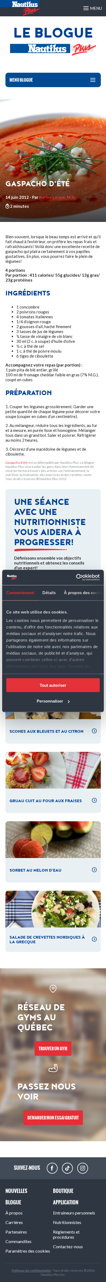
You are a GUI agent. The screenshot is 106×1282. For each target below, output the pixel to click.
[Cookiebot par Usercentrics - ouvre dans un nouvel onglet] (76, 577)
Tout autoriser (53, 685)
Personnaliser (50, 701)
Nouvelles (16, 1191)
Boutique (63, 1191)
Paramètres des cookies (27, 1250)
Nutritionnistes (67, 1222)
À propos (14, 1212)
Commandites (18, 1241)
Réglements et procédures (66, 1234)
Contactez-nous (68, 1246)
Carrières (14, 1222)
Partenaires (16, 1231)
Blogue (13, 1202)
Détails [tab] (49, 592)
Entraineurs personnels (74, 1212)
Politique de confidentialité (31, 1270)
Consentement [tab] (20, 592)
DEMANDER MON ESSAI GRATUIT (53, 1118)
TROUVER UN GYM (53, 1048)
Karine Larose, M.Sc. (58, 197)
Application (65, 1202)
